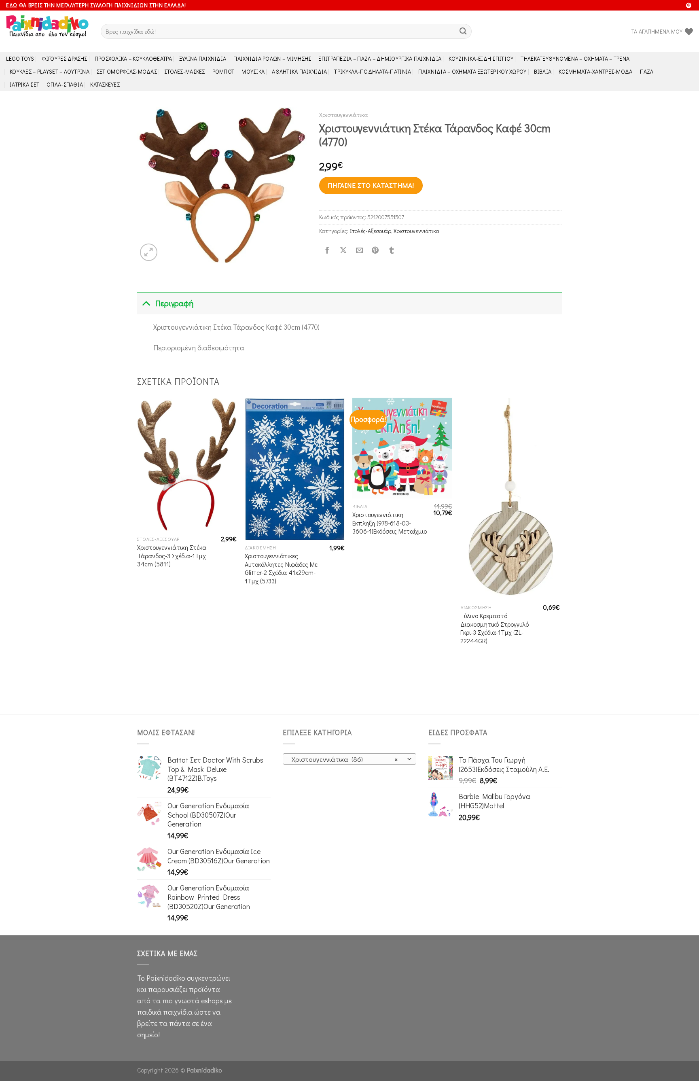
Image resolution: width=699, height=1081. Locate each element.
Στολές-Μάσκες (184, 71)
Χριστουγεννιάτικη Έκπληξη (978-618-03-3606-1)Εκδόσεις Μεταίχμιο (389, 523)
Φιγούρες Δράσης (64, 58)
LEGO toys (20, 58)
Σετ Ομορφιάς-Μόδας (127, 71)
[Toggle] (146, 303)
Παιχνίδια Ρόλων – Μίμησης (272, 58)
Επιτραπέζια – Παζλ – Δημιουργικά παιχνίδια (379, 58)
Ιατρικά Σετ (24, 84)
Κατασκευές (105, 84)
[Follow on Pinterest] (688, 6)
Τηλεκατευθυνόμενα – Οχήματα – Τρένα (575, 58)
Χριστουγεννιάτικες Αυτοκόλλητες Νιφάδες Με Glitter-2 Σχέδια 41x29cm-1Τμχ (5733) (281, 568)
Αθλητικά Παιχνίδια (299, 71)
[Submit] (463, 31)
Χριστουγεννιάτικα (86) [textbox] (345, 759)
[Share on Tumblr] (391, 250)
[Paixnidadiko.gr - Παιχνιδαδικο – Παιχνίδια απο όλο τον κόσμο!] (47, 31)
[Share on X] (343, 250)
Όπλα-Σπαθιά (65, 84)
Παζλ (647, 71)
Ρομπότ (223, 71)
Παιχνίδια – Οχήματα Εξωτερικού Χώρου (472, 71)
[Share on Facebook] (327, 250)
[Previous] (137, 555)
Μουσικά (253, 71)
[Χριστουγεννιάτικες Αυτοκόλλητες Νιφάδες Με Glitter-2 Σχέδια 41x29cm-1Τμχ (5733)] (295, 469)
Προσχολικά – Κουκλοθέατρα (133, 58)
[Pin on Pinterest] (375, 250)
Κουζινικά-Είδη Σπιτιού (481, 58)
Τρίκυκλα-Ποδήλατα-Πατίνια (372, 71)
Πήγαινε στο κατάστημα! (371, 185)
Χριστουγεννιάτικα (343, 114)
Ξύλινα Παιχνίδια (203, 58)
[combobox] (349, 759)
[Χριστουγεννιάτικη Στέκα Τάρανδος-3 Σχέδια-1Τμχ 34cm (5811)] (187, 465)
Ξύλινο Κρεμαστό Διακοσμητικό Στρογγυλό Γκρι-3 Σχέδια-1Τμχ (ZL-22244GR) (494, 628)
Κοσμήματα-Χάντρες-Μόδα (595, 71)
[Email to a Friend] (359, 250)
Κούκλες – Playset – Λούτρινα (49, 71)
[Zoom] (148, 252)
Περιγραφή (174, 303)
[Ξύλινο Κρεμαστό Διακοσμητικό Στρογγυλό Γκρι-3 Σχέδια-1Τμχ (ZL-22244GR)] (510, 499)
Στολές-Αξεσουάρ (370, 231)
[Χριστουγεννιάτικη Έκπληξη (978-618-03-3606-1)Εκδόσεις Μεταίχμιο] (402, 448)
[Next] (559, 555)
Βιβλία (543, 71)
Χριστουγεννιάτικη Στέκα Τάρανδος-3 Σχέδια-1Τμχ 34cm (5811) (171, 555)
